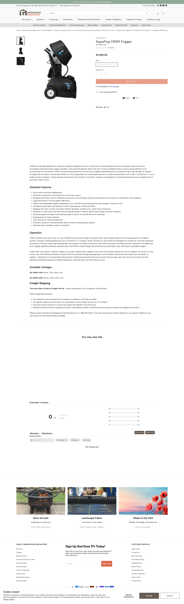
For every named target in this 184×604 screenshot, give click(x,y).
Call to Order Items (23, 570)
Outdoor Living (153, 19)
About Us (19, 549)
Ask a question (139, 432)
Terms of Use (136, 577)
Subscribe (106, 564)
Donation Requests (138, 574)
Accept (149, 596)
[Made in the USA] (143, 501)
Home (18, 30)
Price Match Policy (138, 559)
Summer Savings (39, 25)
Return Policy (136, 566)
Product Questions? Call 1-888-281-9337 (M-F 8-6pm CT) (36, 5)
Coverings (53, 19)
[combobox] (99, 13)
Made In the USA (121, 25)
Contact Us (136, 552)
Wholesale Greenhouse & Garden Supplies (37, 30)
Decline (170, 596)
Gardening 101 (107, 25)
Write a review (150, 432)
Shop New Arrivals (41, 527)
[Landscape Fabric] (92, 501)
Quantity (100, 70)
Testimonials (20, 574)
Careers (19, 552)
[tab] (47, 433)
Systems (40, 19)
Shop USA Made (143, 527)
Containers (68, 19)
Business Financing (22, 577)
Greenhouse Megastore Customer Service (59, 313)
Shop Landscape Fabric (92, 527)
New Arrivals (146, 25)
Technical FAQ (21, 581)
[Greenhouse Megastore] (30, 12)
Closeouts (134, 25)
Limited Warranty (137, 570)
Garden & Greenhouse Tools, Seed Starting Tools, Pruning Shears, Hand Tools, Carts (84, 30)
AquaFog (101, 38)
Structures (27, 19)
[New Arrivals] (40, 501)
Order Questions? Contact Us (69, 5)
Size (97, 60)
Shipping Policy (137, 563)
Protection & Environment (89, 19)
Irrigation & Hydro (134, 19)
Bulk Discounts (21, 556)
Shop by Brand (21, 566)
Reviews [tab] (35, 433)
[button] (124, 408)
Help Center (136, 549)
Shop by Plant (93, 25)
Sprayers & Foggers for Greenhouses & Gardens (134, 30)
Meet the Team (137, 556)
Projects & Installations (57, 25)
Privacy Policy (8, 599)
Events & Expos (21, 563)
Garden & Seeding (113, 19)
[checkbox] (87, 440)
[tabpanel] (92, 454)
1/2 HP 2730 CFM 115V (106, 65)
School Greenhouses (76, 25)
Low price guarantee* (108, 92)
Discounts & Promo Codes (25, 559)
